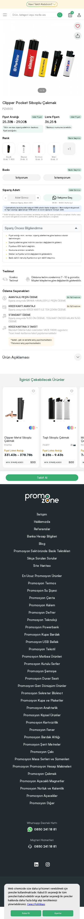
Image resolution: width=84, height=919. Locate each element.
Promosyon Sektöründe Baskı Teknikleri (42, 551)
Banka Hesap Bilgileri (42, 536)
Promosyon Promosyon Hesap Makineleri (42, 766)
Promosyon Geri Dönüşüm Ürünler (42, 686)
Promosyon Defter (42, 612)
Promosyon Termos (42, 583)
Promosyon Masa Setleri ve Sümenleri (42, 759)
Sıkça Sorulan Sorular (42, 558)
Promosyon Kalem (42, 605)
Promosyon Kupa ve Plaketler (42, 700)
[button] (17, 421)
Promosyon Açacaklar (42, 796)
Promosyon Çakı (42, 752)
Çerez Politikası (36, 904)
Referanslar (42, 529)
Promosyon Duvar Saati (42, 678)
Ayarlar (58, 913)
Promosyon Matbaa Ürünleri (42, 656)
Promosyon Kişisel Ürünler (42, 715)
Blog (42, 544)
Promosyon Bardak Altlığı (42, 737)
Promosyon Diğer (42, 803)
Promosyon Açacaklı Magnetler (42, 781)
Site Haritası (42, 566)
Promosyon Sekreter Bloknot (42, 693)
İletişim (42, 514)
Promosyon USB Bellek (42, 642)
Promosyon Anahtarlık (42, 708)
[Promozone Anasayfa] (42, 498)
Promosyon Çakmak (42, 774)
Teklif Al (42, 477)
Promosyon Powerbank (42, 627)
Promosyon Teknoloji (42, 620)
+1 (69, 149)
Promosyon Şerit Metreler (42, 744)
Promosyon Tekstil (42, 649)
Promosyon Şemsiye (41, 671)
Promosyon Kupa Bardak (42, 634)
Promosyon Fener (42, 730)
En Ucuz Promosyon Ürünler (42, 576)
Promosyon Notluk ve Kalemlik (42, 788)
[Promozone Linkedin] (36, 864)
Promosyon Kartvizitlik (42, 722)
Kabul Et (26, 913)
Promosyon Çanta (42, 598)
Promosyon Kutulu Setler (42, 664)
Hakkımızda (42, 522)
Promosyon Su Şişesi (42, 590)
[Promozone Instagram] (47, 864)
